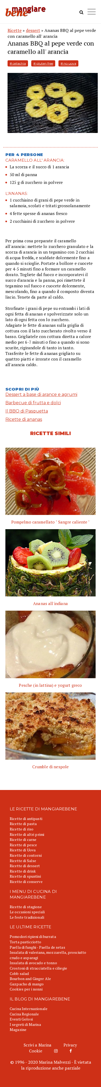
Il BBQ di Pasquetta (26, 411)
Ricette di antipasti (26, 818)
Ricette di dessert (25, 865)
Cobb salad (19, 973)
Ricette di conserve (26, 881)
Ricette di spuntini (25, 876)
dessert (33, 30)
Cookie (35, 1050)
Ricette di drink (23, 871)
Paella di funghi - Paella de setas (37, 947)
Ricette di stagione (26, 906)
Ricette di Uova (23, 849)
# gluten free (43, 63)
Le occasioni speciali (27, 911)
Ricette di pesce (23, 844)
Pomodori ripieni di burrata (33, 936)
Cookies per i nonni (26, 989)
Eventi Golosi (21, 1019)
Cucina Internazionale (28, 1008)
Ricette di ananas (23, 419)
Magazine (18, 1029)
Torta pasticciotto (25, 941)
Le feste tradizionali (27, 917)
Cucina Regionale (24, 1013)
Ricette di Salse (23, 860)
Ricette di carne (23, 839)
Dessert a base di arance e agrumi (41, 394)
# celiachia (18, 63)
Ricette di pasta (23, 823)
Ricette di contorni (26, 855)
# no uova (68, 63)
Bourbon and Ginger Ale (30, 978)
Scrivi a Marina (37, 1045)
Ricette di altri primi (27, 834)
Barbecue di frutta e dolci (33, 402)
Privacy (70, 1045)
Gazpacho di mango (27, 983)
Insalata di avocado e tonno (33, 962)
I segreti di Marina (25, 1024)
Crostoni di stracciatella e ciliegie (38, 968)
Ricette (15, 30)
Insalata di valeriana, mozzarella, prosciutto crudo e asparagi (48, 955)
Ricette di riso (21, 829)
